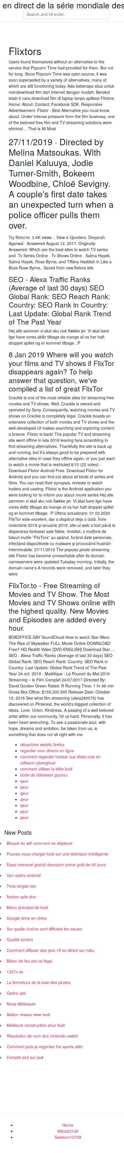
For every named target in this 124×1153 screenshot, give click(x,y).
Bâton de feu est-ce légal (29, 961)
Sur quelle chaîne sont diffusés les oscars (44, 929)
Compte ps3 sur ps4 (25, 1057)
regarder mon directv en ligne (47, 750)
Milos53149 (67, 1131)
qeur (24, 781)
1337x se (15, 971)
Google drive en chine (27, 918)
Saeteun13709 (68, 1137)
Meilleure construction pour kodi (36, 1025)
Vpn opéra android (24, 875)
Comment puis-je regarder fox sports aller (45, 1046)
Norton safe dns (21, 897)
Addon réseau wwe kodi (28, 1014)
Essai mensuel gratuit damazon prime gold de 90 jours (56, 864)
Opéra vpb (16, 993)
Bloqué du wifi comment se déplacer (40, 843)
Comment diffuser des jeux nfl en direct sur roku (50, 950)
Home (67, 1125)
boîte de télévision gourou (43, 775)
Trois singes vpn (21, 886)
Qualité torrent (20, 939)
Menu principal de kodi (27, 907)
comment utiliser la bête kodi (46, 769)
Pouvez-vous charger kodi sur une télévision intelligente (57, 854)
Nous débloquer (21, 1004)
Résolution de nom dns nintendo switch (42, 1036)
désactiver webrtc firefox (42, 744)
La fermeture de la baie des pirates (39, 982)
